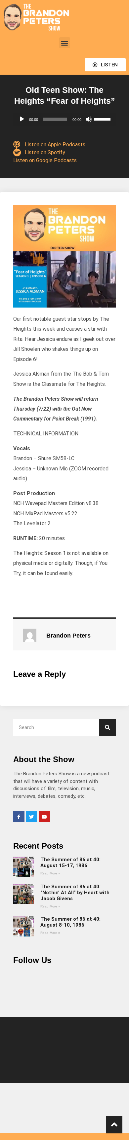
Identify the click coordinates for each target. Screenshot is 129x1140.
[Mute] (88, 119)
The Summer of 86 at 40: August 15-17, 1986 (70, 862)
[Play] (22, 119)
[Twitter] (31, 817)
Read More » (50, 873)
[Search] (107, 727)
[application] (64, 119)
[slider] (103, 119)
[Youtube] (44, 817)
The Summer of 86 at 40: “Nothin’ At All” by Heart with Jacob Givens (74, 892)
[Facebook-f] (18, 817)
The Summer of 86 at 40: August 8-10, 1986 (70, 922)
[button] (64, 42)
